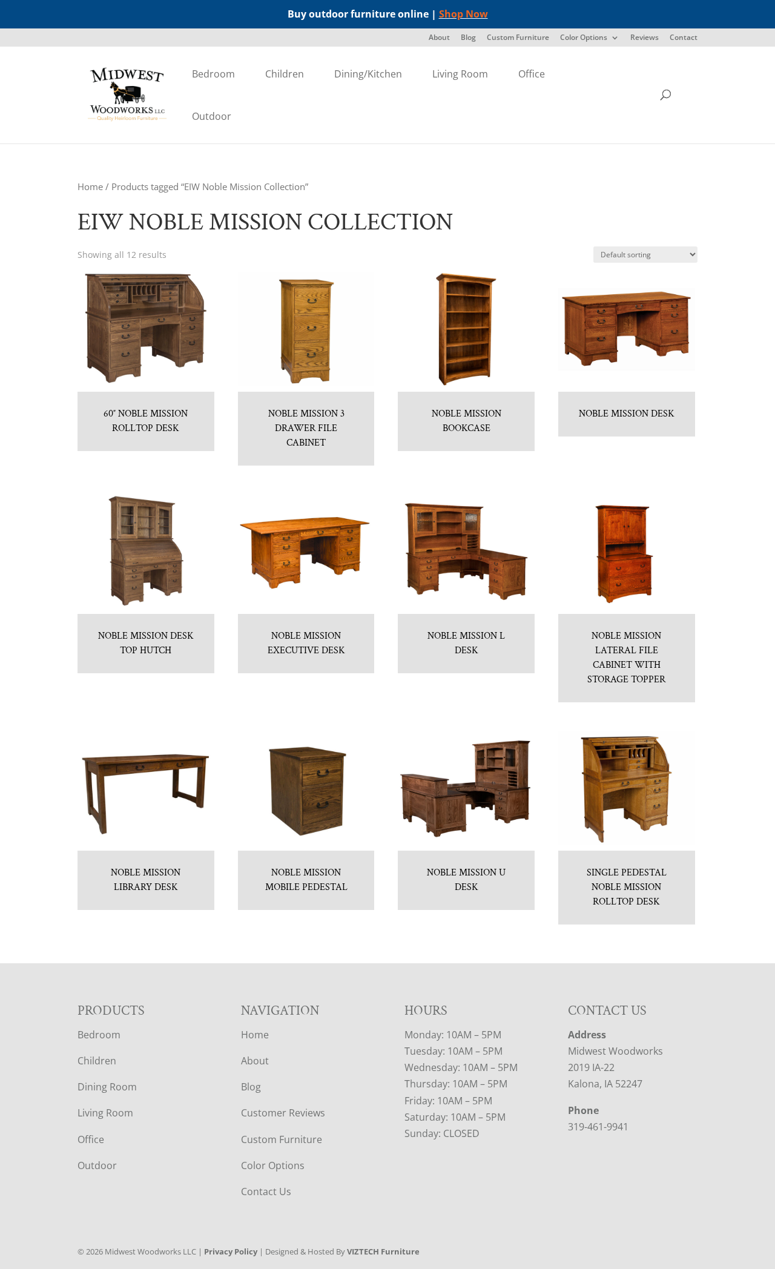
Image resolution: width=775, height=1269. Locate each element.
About (439, 38)
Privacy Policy (230, 1251)
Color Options (583, 38)
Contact (684, 38)
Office (531, 74)
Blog (468, 38)
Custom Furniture (518, 38)
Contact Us (266, 1191)
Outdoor (211, 116)
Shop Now (463, 14)
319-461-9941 (598, 1126)
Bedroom (213, 74)
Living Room (460, 74)
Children (284, 74)
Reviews (644, 38)
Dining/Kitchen (368, 74)
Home (90, 186)
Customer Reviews (283, 1112)
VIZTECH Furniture (383, 1251)
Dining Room (107, 1086)
